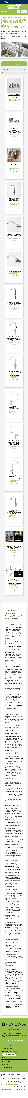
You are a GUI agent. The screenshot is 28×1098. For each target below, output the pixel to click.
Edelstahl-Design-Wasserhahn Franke (14, 408)
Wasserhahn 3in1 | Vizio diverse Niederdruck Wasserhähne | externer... (14, 582)
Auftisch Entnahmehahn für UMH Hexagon (14, 165)
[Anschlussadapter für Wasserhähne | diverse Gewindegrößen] (14, 85)
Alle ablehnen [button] (21, 1095)
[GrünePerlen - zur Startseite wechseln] (14, 6)
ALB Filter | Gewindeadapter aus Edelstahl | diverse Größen (14, 131)
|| (14, 64)
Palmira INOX (15, 716)
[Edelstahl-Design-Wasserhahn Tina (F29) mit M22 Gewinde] (14, 501)
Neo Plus (20, 671)
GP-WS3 (7, 813)
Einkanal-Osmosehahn (11, 824)
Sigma (6, 720)
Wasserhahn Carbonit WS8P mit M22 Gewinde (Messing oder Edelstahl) (14, 270)
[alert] (14, 1085)
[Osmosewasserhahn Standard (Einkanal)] (14, 189)
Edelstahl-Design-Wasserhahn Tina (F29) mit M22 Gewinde (14, 512)
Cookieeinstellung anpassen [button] (14, 1040)
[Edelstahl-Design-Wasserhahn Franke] (14, 397)
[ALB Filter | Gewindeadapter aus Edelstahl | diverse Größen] (14, 120)
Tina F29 (9, 818)
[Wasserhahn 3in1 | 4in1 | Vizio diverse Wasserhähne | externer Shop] (14, 536)
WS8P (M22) (13, 828)
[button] (14, 1092)
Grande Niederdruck (16, 742)
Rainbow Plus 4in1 (10, 880)
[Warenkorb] (18, 11)
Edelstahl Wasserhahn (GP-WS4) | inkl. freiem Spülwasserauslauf (14, 443)
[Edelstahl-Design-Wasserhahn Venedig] (14, 467)
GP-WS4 (14, 813)
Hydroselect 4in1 (11, 672)
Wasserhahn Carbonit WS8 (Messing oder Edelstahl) (14, 235)
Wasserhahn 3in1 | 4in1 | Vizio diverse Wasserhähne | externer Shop (14, 547)
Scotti (6, 777)
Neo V (10, 679)
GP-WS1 (17, 810)
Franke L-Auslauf (14, 714)
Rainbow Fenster (16, 793)
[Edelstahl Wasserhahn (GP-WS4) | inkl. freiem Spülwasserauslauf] (14, 432)
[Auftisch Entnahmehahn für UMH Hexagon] (14, 155)
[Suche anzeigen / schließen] (25, 11)
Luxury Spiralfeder (12, 771)
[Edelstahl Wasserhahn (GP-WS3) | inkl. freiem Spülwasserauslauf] (14, 363)
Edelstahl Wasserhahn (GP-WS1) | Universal (14, 304)
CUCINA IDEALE (15, 775)
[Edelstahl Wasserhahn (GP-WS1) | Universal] (14, 293)
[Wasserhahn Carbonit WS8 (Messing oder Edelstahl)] (14, 224)
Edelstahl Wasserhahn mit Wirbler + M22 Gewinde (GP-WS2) (14, 339)
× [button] (26, 1073)
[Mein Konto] (22, 11)
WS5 (18, 831)
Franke (20, 816)
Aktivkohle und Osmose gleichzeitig (13, 670)
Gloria (10, 717)
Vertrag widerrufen (9, 1054)
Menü (5, 11)
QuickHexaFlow (16, 849)
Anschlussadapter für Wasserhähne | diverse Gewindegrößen (14, 96)
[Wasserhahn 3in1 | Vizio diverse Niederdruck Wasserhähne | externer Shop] (14, 571)
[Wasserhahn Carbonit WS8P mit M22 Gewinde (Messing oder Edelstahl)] (14, 259)
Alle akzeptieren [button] (8, 1095)
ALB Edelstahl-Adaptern (11, 844)
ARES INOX (20, 719)
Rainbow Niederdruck (11, 744)
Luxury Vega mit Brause (13, 747)
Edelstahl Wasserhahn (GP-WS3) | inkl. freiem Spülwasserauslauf (14, 374)
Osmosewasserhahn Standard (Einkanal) (14, 200)
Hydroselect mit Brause (15, 777)
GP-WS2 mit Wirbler (16, 811)
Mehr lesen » (8, 38)
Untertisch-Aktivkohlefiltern (10, 659)
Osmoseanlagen (9, 662)
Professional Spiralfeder (15, 774)
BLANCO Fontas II (12, 778)
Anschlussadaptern (15, 843)
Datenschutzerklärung (12, 1084)
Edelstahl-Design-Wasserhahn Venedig (14, 477)
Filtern (6, 69)
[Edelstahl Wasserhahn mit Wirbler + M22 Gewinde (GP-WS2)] (14, 328)
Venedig (15, 816)
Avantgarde (8, 716)
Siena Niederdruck (17, 746)
